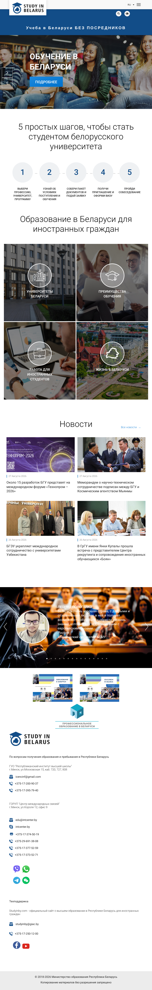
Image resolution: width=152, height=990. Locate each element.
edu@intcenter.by (26, 820)
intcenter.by (23, 826)
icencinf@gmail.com (28, 776)
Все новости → (131, 427)
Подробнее (46, 82)
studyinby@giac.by (27, 924)
